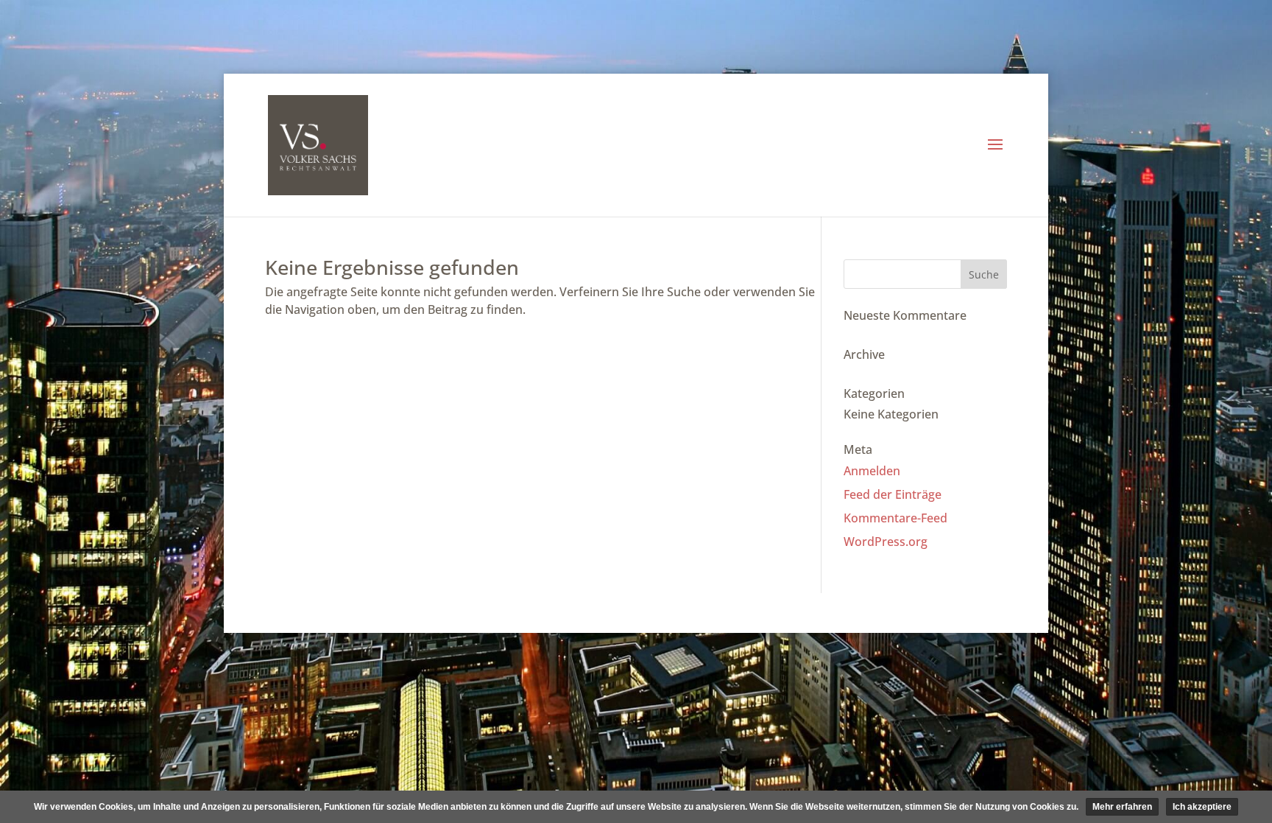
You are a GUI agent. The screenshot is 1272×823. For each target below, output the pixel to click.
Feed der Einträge (892, 494)
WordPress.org (886, 541)
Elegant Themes (390, 612)
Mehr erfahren (1122, 807)
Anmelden (872, 471)
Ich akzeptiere (1202, 807)
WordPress (559, 612)
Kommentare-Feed (895, 518)
